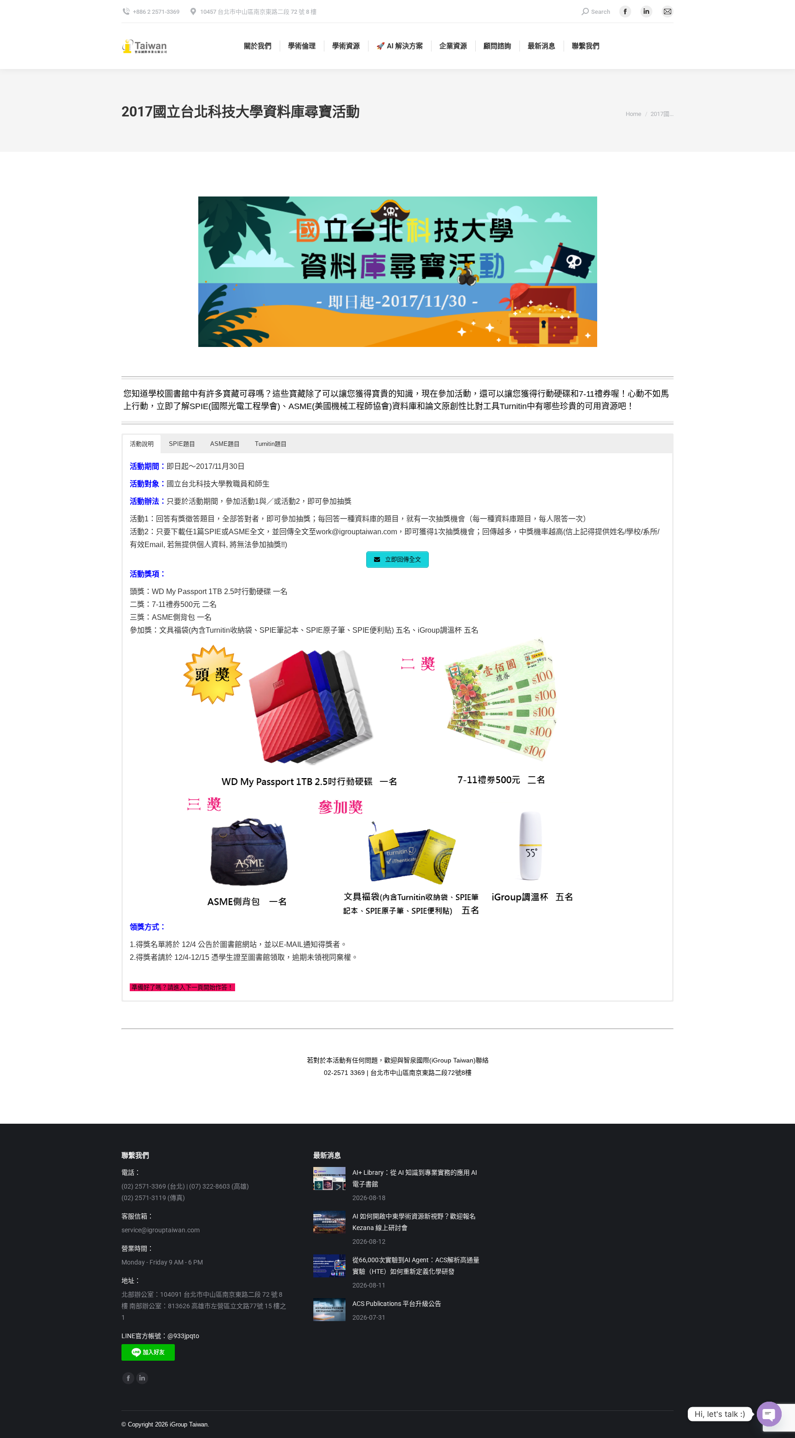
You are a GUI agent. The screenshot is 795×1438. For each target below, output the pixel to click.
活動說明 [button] (142, 443)
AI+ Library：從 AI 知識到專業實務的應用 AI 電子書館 (414, 1178)
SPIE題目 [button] (182, 443)
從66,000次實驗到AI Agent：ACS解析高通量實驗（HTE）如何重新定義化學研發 (415, 1265)
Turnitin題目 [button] (271, 443)
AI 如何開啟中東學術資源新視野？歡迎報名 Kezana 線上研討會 (414, 1222)
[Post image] (329, 1178)
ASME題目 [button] (225, 443)
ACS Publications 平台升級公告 (396, 1303)
